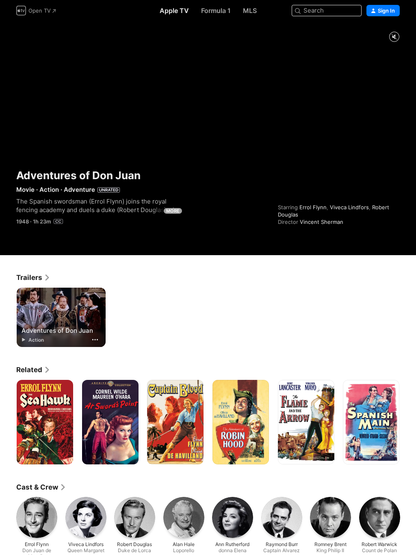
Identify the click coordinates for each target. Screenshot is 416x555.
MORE (173, 211)
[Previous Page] (8, 422)
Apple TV (174, 11)
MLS (250, 11)
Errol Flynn (313, 207)
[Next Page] (408, 422)
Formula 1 (216, 11)
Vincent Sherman (321, 222)
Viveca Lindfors (349, 207)
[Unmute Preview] (394, 37)
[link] (33, 277)
